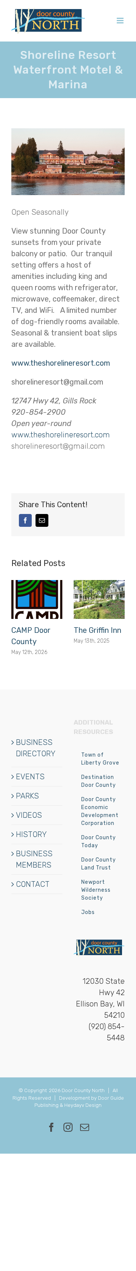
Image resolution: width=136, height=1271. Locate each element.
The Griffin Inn (97, 630)
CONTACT (32, 884)
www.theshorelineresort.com (60, 434)
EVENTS (30, 776)
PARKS (27, 795)
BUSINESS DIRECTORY (36, 748)
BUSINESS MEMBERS (34, 859)
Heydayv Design (83, 1105)
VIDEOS (29, 815)
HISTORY (31, 834)
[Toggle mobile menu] (121, 21)
